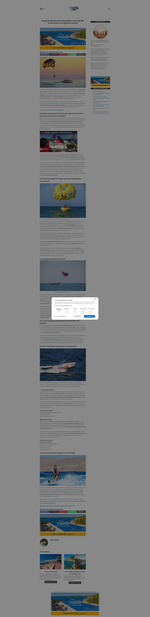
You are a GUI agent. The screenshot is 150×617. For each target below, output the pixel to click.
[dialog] (75, 308)
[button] (75, 305)
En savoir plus (92, 303)
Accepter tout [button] (89, 316)
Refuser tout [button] (77, 316)
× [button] (96, 298)
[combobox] (95, 299)
